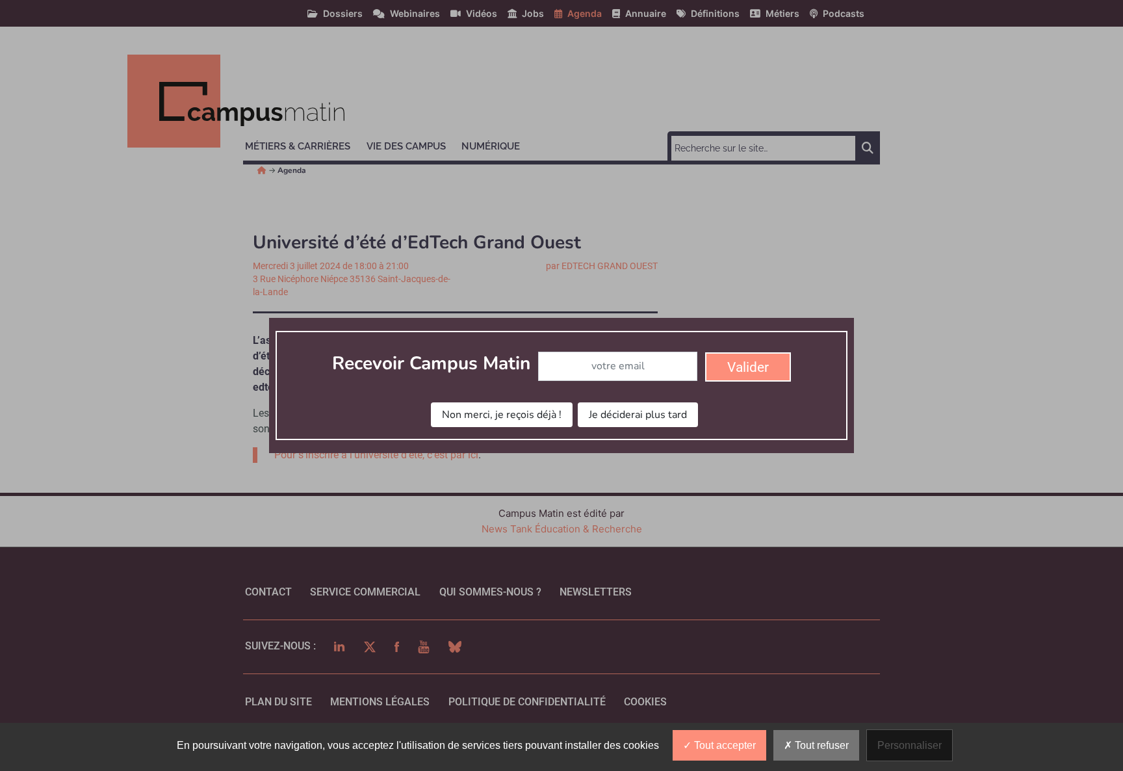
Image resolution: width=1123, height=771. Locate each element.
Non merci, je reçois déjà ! (502, 415)
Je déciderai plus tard (638, 415)
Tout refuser (820, 745)
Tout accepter (723, 745)
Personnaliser (909, 745)
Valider (748, 367)
